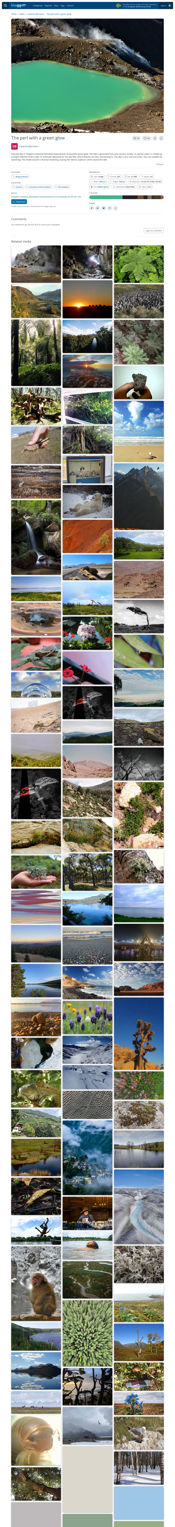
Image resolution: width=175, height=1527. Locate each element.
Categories (38, 5)
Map (56, 5)
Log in (163, 5)
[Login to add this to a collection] (161, 138)
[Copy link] (115, 208)
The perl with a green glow (59, 14)
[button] (169, 5)
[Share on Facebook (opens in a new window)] (91, 208)
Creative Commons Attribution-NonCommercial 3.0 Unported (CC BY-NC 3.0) (46, 196)
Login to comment (154, 230)
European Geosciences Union (139, 6)
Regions (48, 5)
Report (161, 164)
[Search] (5, 5)
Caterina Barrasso (35, 14)
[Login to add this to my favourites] (155, 138)
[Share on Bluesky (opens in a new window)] (103, 208)
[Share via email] (109, 208)
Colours (70, 5)
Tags (62, 5)
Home (14, 14)
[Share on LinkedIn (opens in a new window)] (97, 208)
